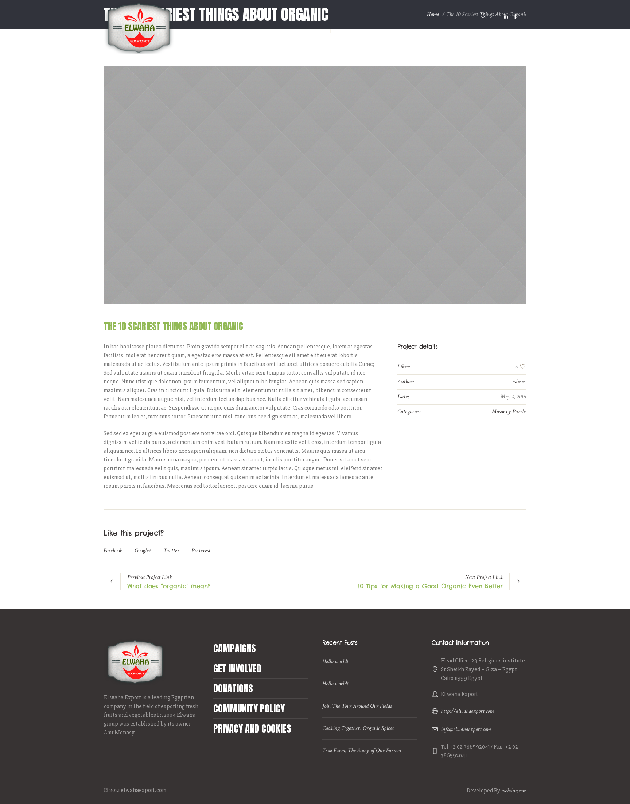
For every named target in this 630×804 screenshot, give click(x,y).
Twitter (171, 550)
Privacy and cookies (252, 728)
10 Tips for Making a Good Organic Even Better (430, 586)
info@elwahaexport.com (466, 729)
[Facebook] (515, 16)
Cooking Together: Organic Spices (357, 728)
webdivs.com (513, 791)
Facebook (113, 550)
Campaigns (234, 648)
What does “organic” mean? (168, 586)
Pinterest (200, 550)
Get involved (237, 668)
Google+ (143, 550)
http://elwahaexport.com (467, 711)
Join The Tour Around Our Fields (357, 706)
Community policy (249, 708)
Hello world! (335, 661)
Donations (233, 688)
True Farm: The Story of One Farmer (362, 750)
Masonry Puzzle (509, 411)
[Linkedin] (506, 16)
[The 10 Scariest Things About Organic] (315, 185)
